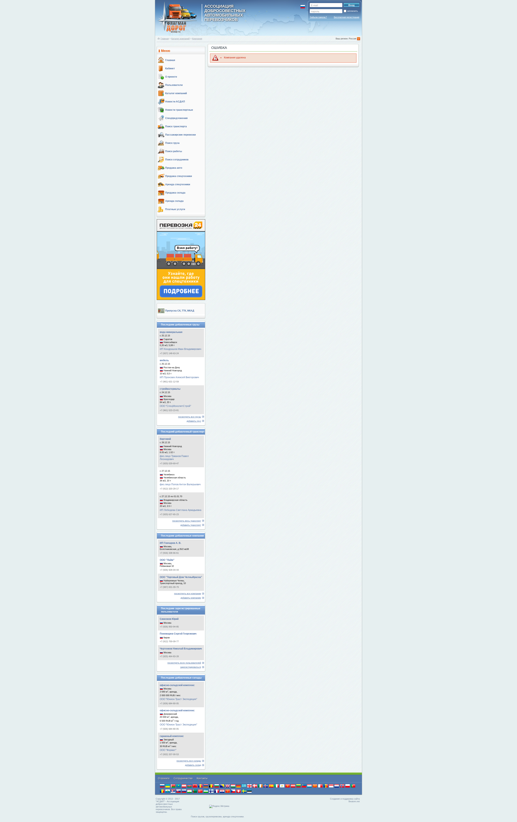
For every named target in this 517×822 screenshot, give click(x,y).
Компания (197, 38)
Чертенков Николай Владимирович (181, 648)
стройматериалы (170, 388)
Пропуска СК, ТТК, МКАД (179, 310)
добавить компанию (191, 598)
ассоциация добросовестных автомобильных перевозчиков (224, 12)
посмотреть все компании (187, 593)
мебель (164, 360)
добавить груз (194, 421)
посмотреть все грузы (189, 417)
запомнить (352, 11)
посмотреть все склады (189, 761)
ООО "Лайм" (167, 560)
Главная (165, 38)
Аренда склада (174, 201)
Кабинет (170, 68)
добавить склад (193, 765)
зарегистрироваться (190, 667)
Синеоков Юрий (169, 619)
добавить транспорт (190, 525)
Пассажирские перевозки (180, 134)
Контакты (202, 778)
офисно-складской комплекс (177, 685)
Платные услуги (175, 209)
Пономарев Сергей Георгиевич (178, 633)
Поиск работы (173, 151)
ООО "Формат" (168, 750)
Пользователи (174, 85)
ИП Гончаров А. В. (170, 543)
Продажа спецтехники (178, 176)
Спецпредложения (176, 118)
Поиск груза (172, 143)
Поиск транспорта (176, 126)
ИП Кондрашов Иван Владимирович (180, 349)
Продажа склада (175, 192)
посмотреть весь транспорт (186, 521)
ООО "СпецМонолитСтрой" (175, 406)
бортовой (165, 439)
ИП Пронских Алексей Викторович (179, 377)
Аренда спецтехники (177, 184)
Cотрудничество (183, 778)
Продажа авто (173, 167)
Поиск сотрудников (176, 159)
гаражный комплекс (172, 736)
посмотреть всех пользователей (184, 663)
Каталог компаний (180, 38)
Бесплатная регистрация (346, 17)
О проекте (171, 76)
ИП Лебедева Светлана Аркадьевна (180, 510)
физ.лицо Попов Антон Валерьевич (180, 484)
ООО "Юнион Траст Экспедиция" (178, 699)
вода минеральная (171, 332)
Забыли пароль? (318, 17)
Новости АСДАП (175, 101)
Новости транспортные (179, 109)
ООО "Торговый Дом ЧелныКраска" (181, 577)
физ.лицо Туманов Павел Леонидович (174, 458)
